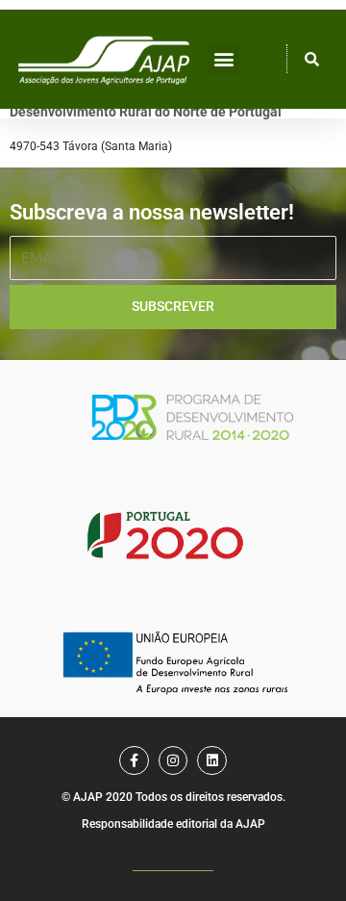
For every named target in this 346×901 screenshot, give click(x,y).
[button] (223, 59)
